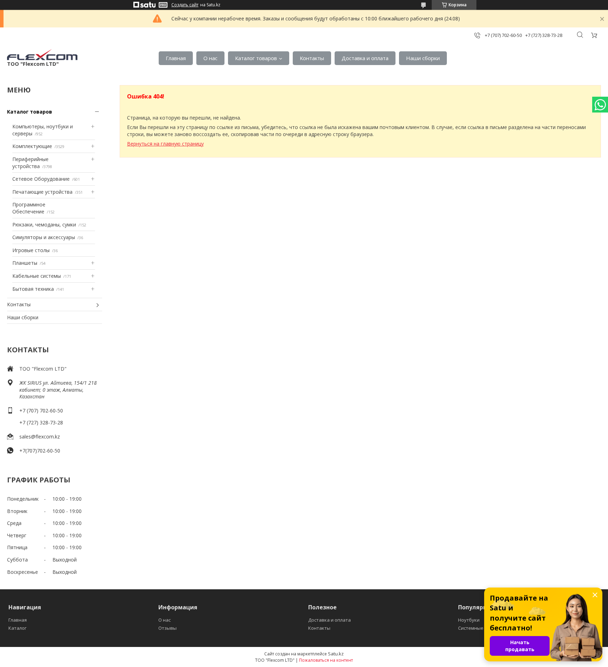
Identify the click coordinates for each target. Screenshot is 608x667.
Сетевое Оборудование (41, 178)
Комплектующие (32, 146)
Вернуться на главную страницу (165, 143)
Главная (176, 58)
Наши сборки (423, 58)
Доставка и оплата (365, 58)
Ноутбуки (469, 620)
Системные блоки (478, 628)
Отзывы (167, 628)
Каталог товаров (256, 58)
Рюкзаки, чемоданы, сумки (44, 224)
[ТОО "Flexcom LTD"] (42, 54)
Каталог (17, 628)
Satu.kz (336, 653)
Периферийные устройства (30, 162)
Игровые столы (31, 250)
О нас (210, 58)
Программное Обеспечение (28, 208)
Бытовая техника (33, 289)
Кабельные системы (36, 275)
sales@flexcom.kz (39, 436)
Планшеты (24, 262)
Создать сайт (184, 4)
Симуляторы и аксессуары (43, 237)
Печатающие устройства (42, 191)
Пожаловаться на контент (326, 660)
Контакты (312, 58)
